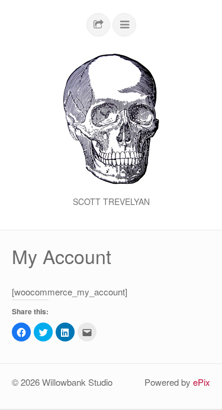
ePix (201, 382)
